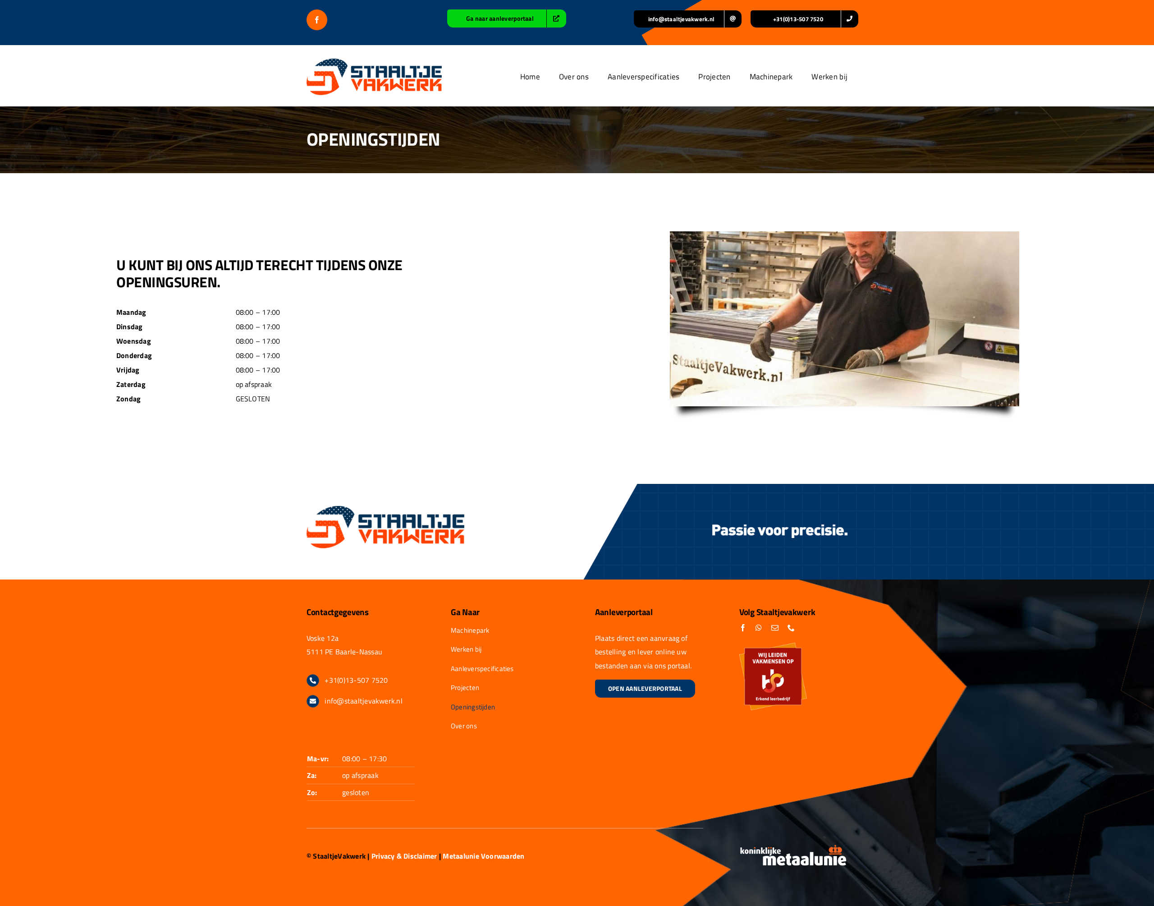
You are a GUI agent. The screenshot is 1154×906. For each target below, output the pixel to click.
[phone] (791, 627)
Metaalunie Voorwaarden (483, 856)
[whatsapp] (759, 627)
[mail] (774, 627)
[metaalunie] (793, 847)
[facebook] (317, 19)
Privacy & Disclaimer (404, 856)
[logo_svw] (374, 62)
